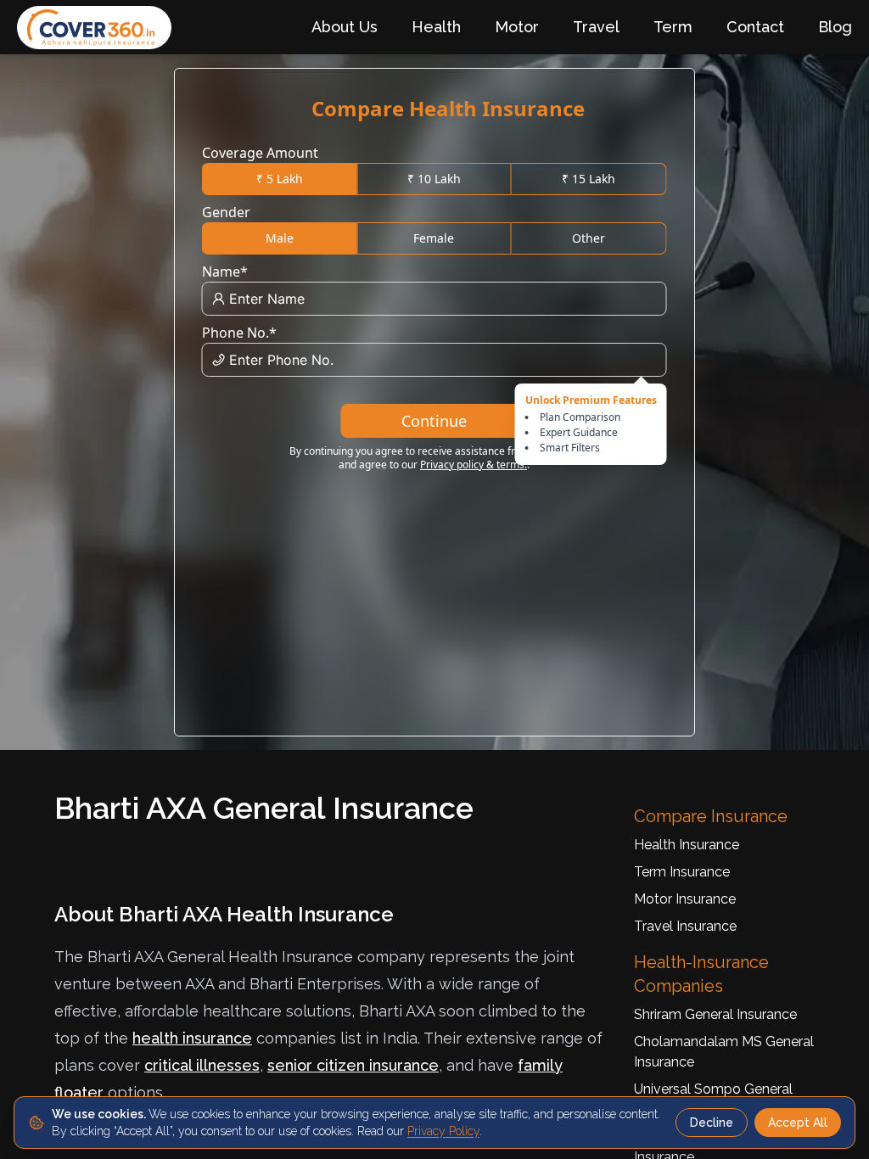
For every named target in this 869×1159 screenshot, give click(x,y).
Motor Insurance (685, 899)
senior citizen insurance (353, 1065)
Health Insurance (686, 845)
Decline (711, 1122)
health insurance (192, 1038)
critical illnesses (202, 1065)
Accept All (797, 1122)
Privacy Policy (443, 1131)
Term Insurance (682, 872)
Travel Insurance (685, 926)
